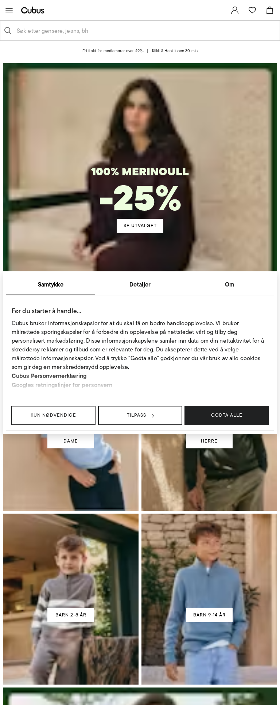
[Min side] (234, 10)
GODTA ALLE (226, 415)
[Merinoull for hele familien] (140, 167)
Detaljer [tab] (140, 284)
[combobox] (146, 31)
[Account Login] (134, 57)
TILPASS (136, 415)
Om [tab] (229, 284)
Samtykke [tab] (50, 284)
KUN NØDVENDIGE (53, 415)
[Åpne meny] (9, 10)
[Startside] (34, 10)
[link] (234, 10)
